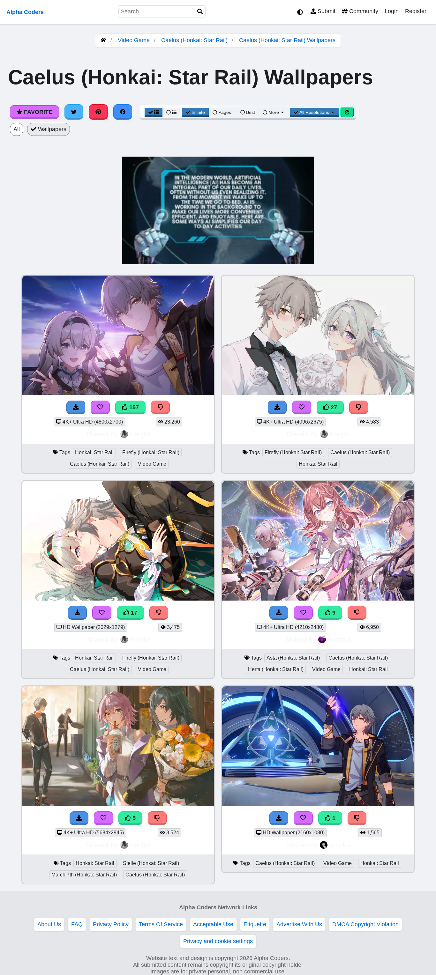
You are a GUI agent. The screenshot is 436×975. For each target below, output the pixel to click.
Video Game (134, 40)
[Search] (200, 12)
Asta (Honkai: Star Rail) (293, 658)
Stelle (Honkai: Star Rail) (151, 863)
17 (133, 612)
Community (363, 11)
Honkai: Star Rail (94, 452)
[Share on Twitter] (74, 112)
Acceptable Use (213, 924)
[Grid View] (153, 112)
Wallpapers (51, 129)
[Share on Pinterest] (98, 112)
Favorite (37, 112)
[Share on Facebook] (122, 112)
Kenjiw (140, 434)
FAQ (77, 924)
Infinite (198, 112)
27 (333, 407)
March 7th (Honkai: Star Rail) (84, 874)
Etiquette (255, 924)
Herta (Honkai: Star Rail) (276, 669)
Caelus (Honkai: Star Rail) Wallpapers (287, 40)
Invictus (339, 639)
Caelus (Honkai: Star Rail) (194, 40)
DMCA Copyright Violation (365, 924)
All (16, 129)
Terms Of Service (161, 924)
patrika (339, 844)
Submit (325, 11)
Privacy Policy (111, 924)
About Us (49, 924)
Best (250, 112)
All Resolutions (314, 112)
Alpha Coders (25, 12)
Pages (224, 112)
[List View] (171, 112)
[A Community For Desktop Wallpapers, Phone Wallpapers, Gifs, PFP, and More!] (103, 40)
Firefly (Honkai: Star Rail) (150, 452)
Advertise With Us (299, 924)
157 (133, 407)
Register (415, 11)
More (273, 112)
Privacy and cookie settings (218, 941)
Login (392, 11)
